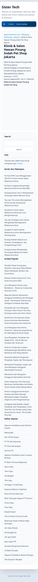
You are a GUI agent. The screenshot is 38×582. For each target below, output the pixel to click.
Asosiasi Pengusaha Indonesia (16, 546)
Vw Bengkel (9, 476)
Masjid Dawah (10, 512)
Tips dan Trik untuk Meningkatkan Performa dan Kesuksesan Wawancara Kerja (18, 203)
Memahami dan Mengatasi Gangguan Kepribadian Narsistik (17, 375)
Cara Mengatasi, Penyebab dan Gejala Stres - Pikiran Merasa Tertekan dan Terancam (16, 340)
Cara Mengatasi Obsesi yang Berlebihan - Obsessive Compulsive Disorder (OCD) (18, 288)
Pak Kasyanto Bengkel (13, 559)
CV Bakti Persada (11, 550)
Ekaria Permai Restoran (13, 494)
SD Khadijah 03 (10, 532)
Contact (20, 163)
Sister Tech (10, 7)
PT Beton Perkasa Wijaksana (15, 462)
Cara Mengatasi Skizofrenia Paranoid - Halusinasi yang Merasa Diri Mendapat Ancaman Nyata (18, 330)
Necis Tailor (9, 467)
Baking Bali (8, 432)
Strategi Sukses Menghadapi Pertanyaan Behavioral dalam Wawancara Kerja (16, 252)
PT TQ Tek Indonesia (12, 441)
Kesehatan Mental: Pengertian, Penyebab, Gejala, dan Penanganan (18, 358)
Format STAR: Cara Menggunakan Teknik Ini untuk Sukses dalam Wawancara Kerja (17, 178)
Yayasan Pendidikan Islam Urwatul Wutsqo (18, 456)
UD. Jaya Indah (10, 537)
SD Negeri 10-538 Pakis (13, 485)
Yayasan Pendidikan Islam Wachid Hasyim (17, 426)
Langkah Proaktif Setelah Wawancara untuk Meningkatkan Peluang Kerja (17, 232)
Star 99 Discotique (11, 437)
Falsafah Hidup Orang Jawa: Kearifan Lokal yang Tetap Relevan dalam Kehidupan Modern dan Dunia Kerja (18, 269)
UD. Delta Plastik (11, 528)
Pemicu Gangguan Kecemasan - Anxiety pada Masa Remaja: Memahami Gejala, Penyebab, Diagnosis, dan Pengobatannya (17, 395)
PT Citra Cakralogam (12, 446)
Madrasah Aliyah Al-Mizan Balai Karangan (16, 522)
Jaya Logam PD (10, 541)
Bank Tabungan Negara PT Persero (18, 498)
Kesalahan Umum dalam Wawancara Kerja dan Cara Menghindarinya (15, 213)
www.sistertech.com (12, 34)
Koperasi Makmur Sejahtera (15, 489)
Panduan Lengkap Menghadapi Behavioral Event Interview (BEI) (17, 187)
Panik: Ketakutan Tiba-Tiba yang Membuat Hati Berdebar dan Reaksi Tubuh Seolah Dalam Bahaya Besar (18, 384)
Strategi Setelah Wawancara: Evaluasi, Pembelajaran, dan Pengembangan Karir (15, 242)
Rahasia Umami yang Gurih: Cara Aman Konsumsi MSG (17, 279)
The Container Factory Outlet (16, 516)
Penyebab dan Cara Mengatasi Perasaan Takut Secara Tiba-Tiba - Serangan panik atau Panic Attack (17, 310)
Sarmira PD (9, 450)
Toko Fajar (8, 507)
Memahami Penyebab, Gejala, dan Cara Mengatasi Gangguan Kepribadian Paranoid (18, 367)
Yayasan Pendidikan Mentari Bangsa (18, 555)
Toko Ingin (8, 471)
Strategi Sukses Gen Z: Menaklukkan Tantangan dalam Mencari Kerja (19, 194)
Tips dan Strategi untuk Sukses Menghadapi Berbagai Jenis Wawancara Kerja (16, 222)
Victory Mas (9, 503)
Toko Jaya (8, 480)
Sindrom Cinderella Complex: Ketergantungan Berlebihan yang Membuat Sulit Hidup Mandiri (17, 350)
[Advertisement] (19, 107)
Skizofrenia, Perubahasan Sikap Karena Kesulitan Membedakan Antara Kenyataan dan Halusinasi (17, 320)
